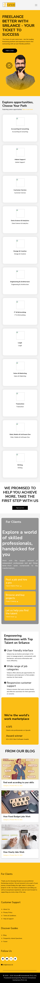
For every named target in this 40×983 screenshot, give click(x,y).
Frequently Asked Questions (12, 938)
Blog (4, 935)
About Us (6, 909)
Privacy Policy (7, 912)
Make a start (10, 51)
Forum (5, 942)
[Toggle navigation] (35, 5)
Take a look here (27, 109)
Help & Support (8, 919)
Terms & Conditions (9, 916)
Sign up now (20, 508)
